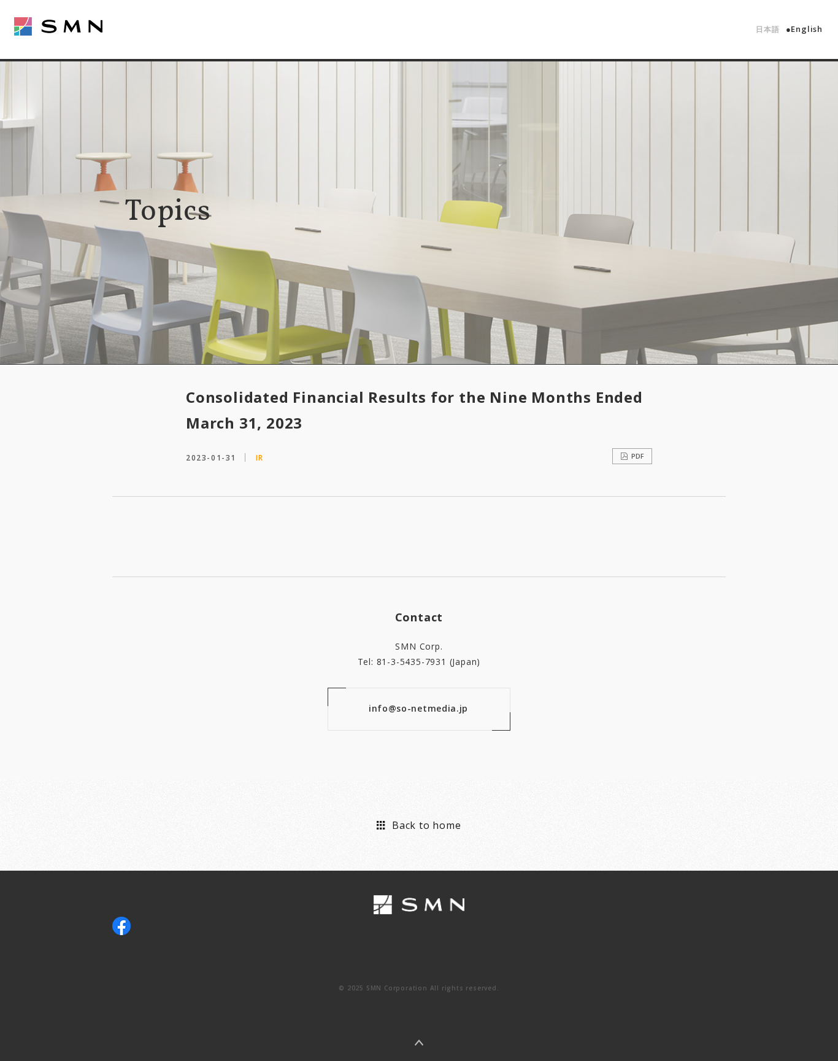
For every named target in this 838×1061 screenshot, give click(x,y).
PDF (637, 456)
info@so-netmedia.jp (418, 708)
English (807, 28)
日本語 (767, 29)
